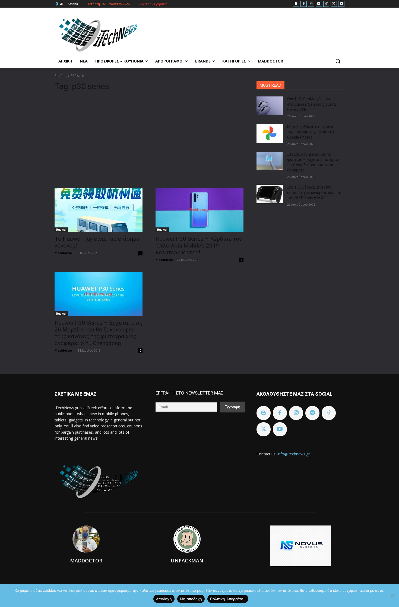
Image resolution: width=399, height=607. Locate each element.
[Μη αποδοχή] (392, 595)
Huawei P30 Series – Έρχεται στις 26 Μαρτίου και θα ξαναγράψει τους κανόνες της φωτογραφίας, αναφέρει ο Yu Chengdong (98, 333)
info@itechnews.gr (293, 453)
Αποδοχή (164, 599)
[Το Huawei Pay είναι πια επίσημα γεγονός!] (98, 210)
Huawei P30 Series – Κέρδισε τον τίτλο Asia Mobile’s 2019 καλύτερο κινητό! (199, 246)
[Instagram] (311, 4)
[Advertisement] (149, 137)
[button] (337, 61)
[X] (334, 4)
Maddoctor (63, 253)
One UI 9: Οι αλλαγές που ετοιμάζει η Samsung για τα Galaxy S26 (311, 104)
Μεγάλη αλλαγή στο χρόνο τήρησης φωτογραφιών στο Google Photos (312, 131)
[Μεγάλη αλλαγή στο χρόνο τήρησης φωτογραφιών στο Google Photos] (269, 133)
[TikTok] (326, 4)
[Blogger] (296, 4)
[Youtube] (341, 4)
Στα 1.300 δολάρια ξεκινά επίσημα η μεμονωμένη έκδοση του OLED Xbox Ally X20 (314, 192)
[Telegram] (319, 4)
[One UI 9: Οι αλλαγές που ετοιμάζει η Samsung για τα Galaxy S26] (269, 105)
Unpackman (187, 560)
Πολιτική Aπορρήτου (228, 599)
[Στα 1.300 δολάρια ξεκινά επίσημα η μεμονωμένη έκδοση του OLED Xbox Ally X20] (269, 194)
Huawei (61, 229)
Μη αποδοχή (191, 599)
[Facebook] (303, 4)
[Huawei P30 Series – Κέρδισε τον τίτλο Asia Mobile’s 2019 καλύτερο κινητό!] (199, 210)
